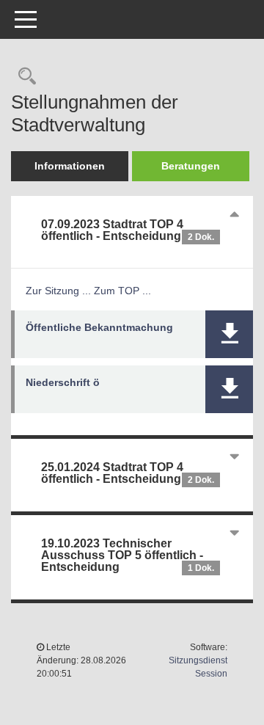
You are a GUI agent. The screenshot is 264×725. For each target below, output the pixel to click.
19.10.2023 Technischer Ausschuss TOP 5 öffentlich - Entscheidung (127, 555)
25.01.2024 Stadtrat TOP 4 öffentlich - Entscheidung (127, 473)
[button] (229, 334)
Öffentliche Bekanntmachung (99, 327)
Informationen (69, 166)
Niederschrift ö (63, 382)
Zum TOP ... (122, 290)
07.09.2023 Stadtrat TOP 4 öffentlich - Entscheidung (127, 230)
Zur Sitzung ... (58, 290)
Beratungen (190, 166)
